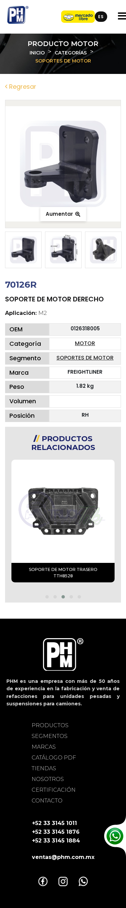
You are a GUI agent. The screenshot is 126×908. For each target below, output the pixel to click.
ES (101, 16)
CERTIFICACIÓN (54, 790)
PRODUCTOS (50, 725)
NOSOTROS (48, 779)
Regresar (21, 86)
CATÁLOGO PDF (54, 757)
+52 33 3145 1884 (56, 840)
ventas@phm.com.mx (63, 857)
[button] (47, 596)
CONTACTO (47, 800)
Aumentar (60, 213)
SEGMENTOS (50, 736)
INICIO (37, 53)
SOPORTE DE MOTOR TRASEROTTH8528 (63, 572)
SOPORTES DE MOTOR (85, 358)
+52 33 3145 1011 (54, 823)
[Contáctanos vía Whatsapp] (115, 836)
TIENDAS (44, 768)
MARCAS (44, 747)
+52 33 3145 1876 (56, 832)
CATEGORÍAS (71, 53)
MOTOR (85, 343)
